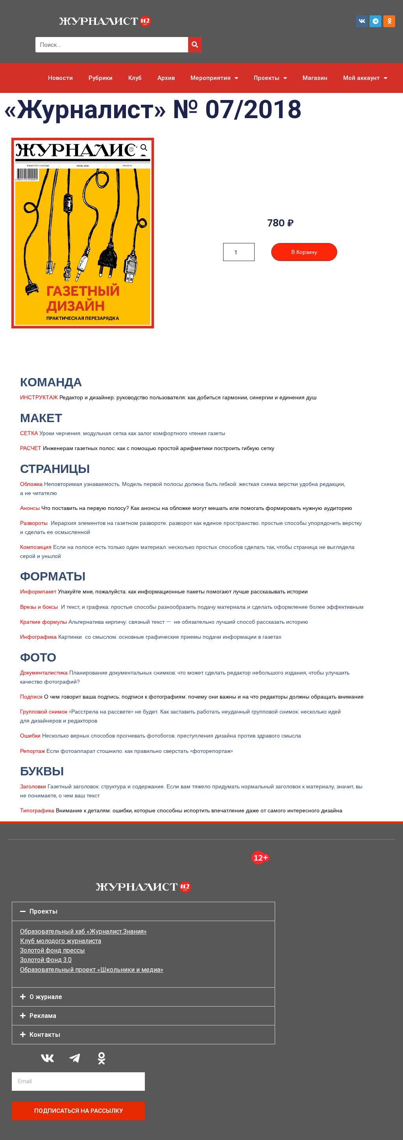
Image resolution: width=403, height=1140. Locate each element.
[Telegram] (375, 21)
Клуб (135, 78)
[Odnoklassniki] (389, 21)
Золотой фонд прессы (52, 950)
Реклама (43, 1016)
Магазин (315, 78)
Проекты (266, 78)
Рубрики (101, 78)
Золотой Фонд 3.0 (46, 960)
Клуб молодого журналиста (60, 941)
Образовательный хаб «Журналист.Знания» (83, 931)
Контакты (45, 1034)
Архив (166, 78)
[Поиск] (195, 44)
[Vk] (362, 21)
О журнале (46, 997)
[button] (144, 148)
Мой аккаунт (361, 78)
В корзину (304, 252)
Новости (60, 78)
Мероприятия (210, 78)
